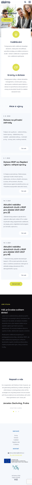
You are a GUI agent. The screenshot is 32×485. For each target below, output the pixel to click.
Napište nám (16, 442)
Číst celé (23, 148)
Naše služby (7, 20)
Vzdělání (16, 440)
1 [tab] (13, 411)
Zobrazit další (16, 284)
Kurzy (16, 435)
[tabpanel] (16, 397)
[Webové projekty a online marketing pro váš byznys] (16, 479)
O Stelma (16, 444)
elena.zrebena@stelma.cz (16, 453)
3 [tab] (18, 411)
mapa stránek (16, 477)
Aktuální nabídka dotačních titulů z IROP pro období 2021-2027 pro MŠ (14, 250)
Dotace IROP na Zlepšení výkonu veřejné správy (15, 163)
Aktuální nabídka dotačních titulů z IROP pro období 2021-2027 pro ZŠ (14, 208)
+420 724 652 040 (17, 455)
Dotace (16, 437)
